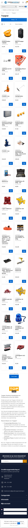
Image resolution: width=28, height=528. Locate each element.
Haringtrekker (19, 96)
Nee (22, 523)
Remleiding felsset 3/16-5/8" (20, 69)
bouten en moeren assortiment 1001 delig (7, 124)
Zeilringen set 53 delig (6, 69)
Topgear (14, 13)
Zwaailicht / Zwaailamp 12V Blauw (19, 328)
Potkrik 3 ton (5, 151)
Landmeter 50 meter (19, 300)
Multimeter (5, 181)
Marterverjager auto (19, 42)
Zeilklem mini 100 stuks (7, 300)
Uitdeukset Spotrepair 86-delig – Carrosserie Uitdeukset (20, 153)
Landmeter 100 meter (19, 209)
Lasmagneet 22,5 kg (20, 356)
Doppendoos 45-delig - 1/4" (20, 182)
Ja (18, 523)
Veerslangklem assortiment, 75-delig (20, 237)
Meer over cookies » (14, 525)
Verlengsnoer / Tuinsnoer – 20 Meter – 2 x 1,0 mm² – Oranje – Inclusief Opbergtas (6, 239)
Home (2, 13)
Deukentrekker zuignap (6, 42)
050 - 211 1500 (8, 482)
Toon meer (14, 376)
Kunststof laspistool (18, 269)
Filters (13, 19)
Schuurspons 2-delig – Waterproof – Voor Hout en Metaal (7, 271)
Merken (8, 13)
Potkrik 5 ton (5, 96)
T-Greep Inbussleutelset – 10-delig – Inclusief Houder (7, 357)
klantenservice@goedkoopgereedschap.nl (14, 491)
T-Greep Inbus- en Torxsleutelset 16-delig (7, 328)
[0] (26, 2)
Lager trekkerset (6, 208)
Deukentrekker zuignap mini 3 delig (19, 124)
